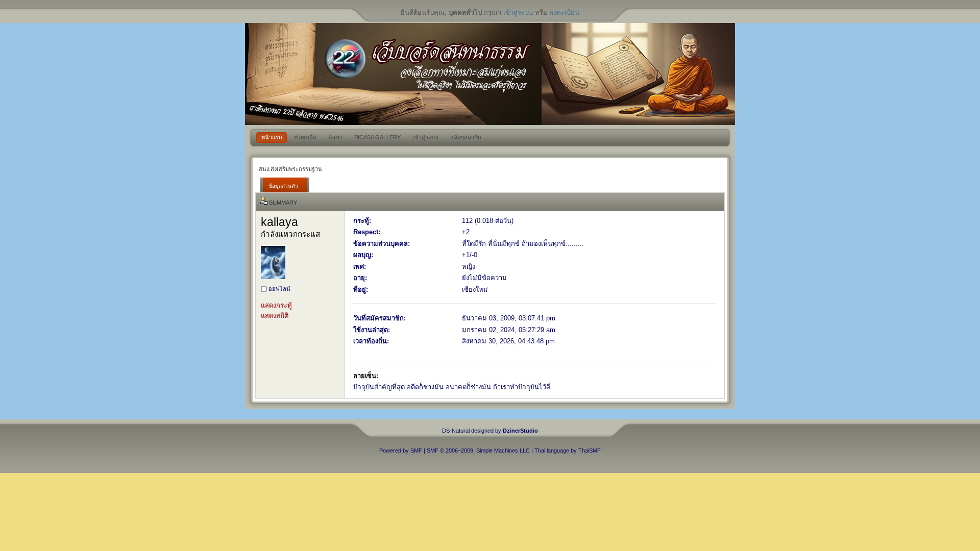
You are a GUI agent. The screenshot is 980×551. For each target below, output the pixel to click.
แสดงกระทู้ (276, 305)
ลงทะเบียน (564, 12)
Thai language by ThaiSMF (567, 450)
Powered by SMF (400, 450)
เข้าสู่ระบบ (518, 12)
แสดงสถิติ (274, 315)
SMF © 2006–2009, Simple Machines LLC (478, 450)
